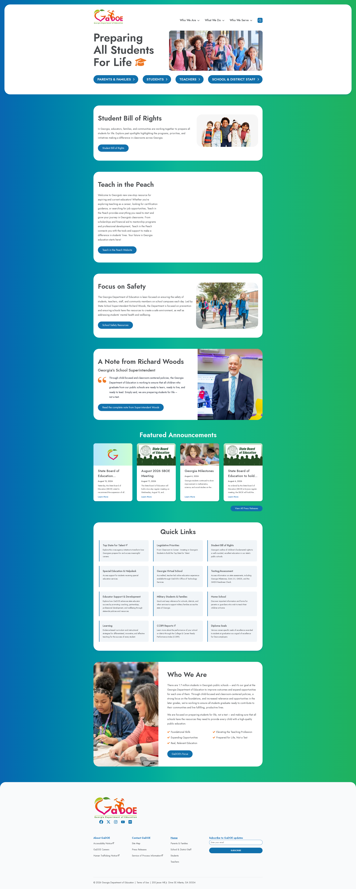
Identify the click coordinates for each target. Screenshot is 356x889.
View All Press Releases (246, 508)
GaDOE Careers (101, 849)
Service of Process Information (146, 855)
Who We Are (188, 20)
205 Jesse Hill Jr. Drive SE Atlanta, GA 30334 (173, 882)
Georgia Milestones (199, 470)
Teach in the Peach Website (117, 250)
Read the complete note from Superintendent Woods (130, 407)
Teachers (187, 79)
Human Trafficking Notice (105, 855)
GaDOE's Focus (180, 754)
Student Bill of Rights (113, 148)
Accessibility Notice (102, 843)
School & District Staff (233, 79)
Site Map (136, 843)
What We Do (213, 20)
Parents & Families (114, 79)
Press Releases (139, 849)
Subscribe (236, 850)
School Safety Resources (115, 325)
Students (155, 79)
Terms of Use (143, 882)
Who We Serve (239, 20)
